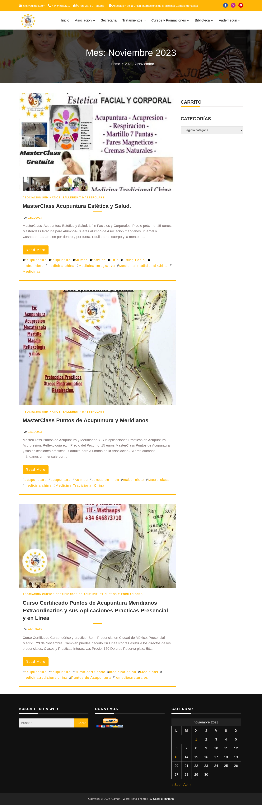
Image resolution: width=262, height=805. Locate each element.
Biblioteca (202, 20)
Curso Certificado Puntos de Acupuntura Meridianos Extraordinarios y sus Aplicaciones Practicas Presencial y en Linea (95, 610)
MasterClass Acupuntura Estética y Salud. (77, 206)
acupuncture (36, 260)
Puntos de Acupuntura (91, 678)
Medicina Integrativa (96, 266)
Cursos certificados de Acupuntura (73, 594)
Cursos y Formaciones (168, 20)
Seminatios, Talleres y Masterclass (73, 197)
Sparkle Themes (163, 798)
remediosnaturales (131, 678)
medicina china (61, 266)
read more (35, 250)
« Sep (175, 785)
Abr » (187, 785)
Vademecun (228, 20)
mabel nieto (33, 266)
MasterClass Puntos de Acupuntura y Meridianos (85, 420)
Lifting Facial (134, 260)
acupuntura (61, 260)
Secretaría (109, 20)
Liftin (114, 260)
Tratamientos (132, 20)
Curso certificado (90, 672)
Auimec (81, 260)
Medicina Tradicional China (143, 266)
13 (176, 757)
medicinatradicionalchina (45, 678)
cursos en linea (105, 480)
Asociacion (83, 20)
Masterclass (159, 480)
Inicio (65, 20)
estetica (99, 260)
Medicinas (32, 271)
